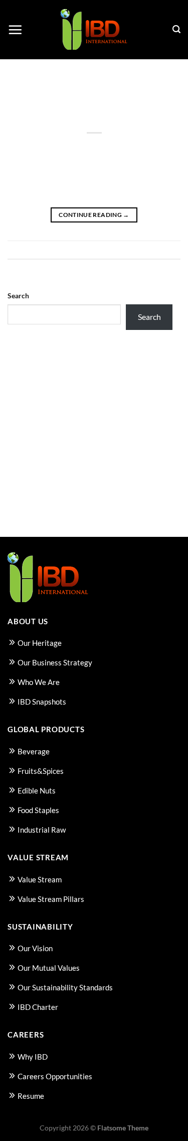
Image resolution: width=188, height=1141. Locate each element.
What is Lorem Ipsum (44, 391)
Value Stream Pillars (51, 898)
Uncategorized (93, 105)
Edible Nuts (37, 790)
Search (18, 295)
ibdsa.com (143, 145)
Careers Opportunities (55, 1076)
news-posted (30, 373)
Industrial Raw (42, 829)
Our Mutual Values (49, 967)
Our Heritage (40, 642)
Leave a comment (154, 250)
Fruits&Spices (41, 770)
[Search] (176, 29)
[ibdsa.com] (94, 30)
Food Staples (38, 810)
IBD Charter (38, 1006)
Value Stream (40, 879)
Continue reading (94, 214)
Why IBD (33, 1056)
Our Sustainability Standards (65, 987)
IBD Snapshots (42, 701)
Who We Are (39, 682)
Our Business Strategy (55, 662)
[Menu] (15, 30)
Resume (31, 1095)
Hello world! (94, 118)
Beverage (34, 751)
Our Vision (35, 948)
